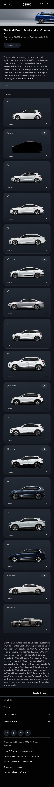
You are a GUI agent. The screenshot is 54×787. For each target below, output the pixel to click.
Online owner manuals (13, 767)
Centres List (27, 762)
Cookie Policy (9, 756)
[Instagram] (14, 733)
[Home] (27, 4)
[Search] (11, 5)
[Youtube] (21, 733)
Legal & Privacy (10, 751)
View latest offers (12, 45)
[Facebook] (7, 733)
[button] (27, 700)
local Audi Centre (24, 78)
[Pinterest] (28, 733)
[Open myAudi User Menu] (47, 5)
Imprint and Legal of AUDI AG (16, 772)
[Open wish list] (41, 5)
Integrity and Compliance (28, 756)
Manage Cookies (26, 751)
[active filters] (46, 85)
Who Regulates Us (12, 762)
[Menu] (6, 4)
